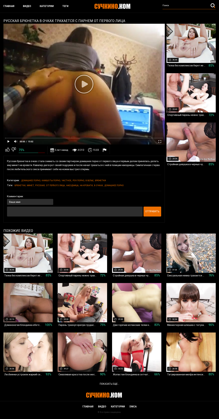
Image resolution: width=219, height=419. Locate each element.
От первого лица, (55, 185)
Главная (8, 6)
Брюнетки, (20, 185)
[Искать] (213, 5)
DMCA (133, 406)
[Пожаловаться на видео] (105, 150)
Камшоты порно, (51, 180)
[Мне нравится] (7, 150)
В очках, (99, 185)
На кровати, (86, 185)
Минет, (30, 185)
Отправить (152, 211)
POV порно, (79, 180)
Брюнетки (100, 180)
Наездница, (72, 185)
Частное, (67, 180)
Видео (27, 6)
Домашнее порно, (31, 180)
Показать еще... (109, 383)
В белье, (90, 180)
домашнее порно (114, 185)
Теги (65, 6)
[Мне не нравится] (13, 150)
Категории (47, 6)
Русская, (40, 185)
